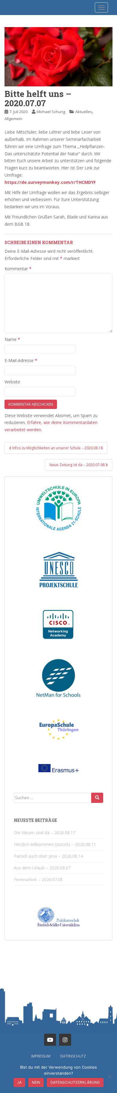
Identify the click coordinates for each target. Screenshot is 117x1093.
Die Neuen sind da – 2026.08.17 (44, 832)
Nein (36, 1082)
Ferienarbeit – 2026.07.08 (38, 879)
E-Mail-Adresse (20, 360)
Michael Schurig (51, 111)
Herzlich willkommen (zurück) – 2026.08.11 (55, 844)
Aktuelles (83, 111)
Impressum (40, 1056)
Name (12, 339)
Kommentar (18, 268)
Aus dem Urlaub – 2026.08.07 (42, 868)
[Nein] (109, 1076)
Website (12, 382)
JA (19, 1082)
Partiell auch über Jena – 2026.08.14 (48, 856)
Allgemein (13, 118)
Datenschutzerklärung (75, 1082)
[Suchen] (97, 798)
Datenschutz (73, 1056)
